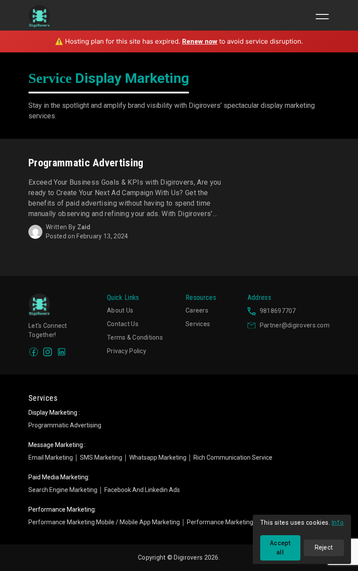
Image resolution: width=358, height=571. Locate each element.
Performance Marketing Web (227, 522)
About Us (120, 310)
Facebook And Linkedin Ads (142, 489)
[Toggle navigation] (322, 16)
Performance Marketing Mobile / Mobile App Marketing (104, 522)
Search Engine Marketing (62, 489)
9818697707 (278, 310)
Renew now (199, 41)
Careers (197, 310)
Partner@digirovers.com (295, 325)
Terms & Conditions (135, 337)
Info (338, 522)
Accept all (280, 548)
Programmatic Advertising (64, 425)
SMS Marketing (101, 457)
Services (198, 323)
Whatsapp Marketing (157, 457)
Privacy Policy (126, 350)
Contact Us (122, 323)
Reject (324, 547)
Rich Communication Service (232, 457)
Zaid (84, 227)
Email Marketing (50, 457)
